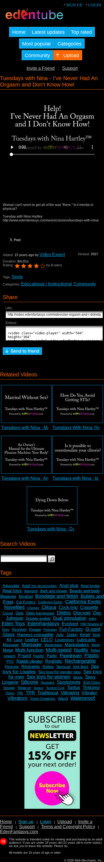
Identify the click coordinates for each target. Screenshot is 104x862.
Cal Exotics (25, 602)
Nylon (95, 650)
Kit (9, 639)
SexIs (17, 276)
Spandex (47, 683)
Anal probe (90, 585)
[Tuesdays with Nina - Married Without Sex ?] (26, 404)
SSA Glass (92, 682)
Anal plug (68, 585)
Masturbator (53, 645)
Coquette (89, 607)
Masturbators (77, 644)
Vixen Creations (42, 699)
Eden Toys (13, 623)
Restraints (30, 666)
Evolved (70, 623)
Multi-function (29, 650)
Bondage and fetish (56, 596)
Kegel (85, 634)
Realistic (53, 661)
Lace (18, 639)
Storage (9, 688)
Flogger (35, 630)
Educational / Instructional (46, 284)
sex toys (80, 666)
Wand (63, 698)
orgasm (10, 656)
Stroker (39, 688)
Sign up (74, 5)
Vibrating (70, 692)
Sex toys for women (48, 677)
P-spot (24, 655)
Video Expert (52, 254)
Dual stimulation (69, 618)
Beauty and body (85, 590)
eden (93, 619)
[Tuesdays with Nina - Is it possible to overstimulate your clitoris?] (78, 454)
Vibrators (17, 698)
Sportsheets (68, 682)
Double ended (38, 618)
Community (84, 284)
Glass (8, 634)
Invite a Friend (41, 68)
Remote (12, 666)
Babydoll (31, 591)
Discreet (82, 613)
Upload (64, 821)
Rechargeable (80, 661)
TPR (30, 692)
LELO (46, 639)
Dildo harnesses (40, 613)
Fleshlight (19, 630)
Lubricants (86, 639)
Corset (7, 613)
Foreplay (50, 630)
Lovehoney (64, 639)
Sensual (63, 666)
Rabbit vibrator (29, 661)
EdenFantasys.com (19, 831)
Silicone (29, 682)
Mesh (96, 645)
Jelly (60, 635)
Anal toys (12, 590)
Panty (52, 655)
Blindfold (26, 597)
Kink (96, 635)
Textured (91, 687)
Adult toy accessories (39, 586)
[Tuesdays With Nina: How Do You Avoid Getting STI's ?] (78, 404)
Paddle (38, 656)
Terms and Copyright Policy (68, 826)
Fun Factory (71, 629)
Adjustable (10, 586)
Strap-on (24, 688)
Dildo (20, 613)
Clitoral (49, 607)
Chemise (33, 607)
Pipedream (71, 655)
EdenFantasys (43, 623)
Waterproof (82, 698)
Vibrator (89, 692)
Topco (9, 693)
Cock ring (68, 607)
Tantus (73, 687)
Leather (32, 639)
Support (70, 68)
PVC (10, 661)
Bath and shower (53, 591)
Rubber (48, 667)
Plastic (91, 655)
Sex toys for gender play (59, 672)
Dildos (64, 613)
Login (94, 5)
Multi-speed (59, 650)
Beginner (8, 596)
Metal (8, 650)
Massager (31, 644)
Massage (11, 644)
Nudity (81, 650)
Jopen (71, 634)
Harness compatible (35, 634)
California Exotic (50, 602)
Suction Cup (55, 688)
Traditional (47, 692)
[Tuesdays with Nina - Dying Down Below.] (52, 505)
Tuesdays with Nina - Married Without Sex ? (44, 427)
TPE (20, 693)
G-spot (92, 629)
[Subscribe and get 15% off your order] (52, 807)
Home (6, 821)
